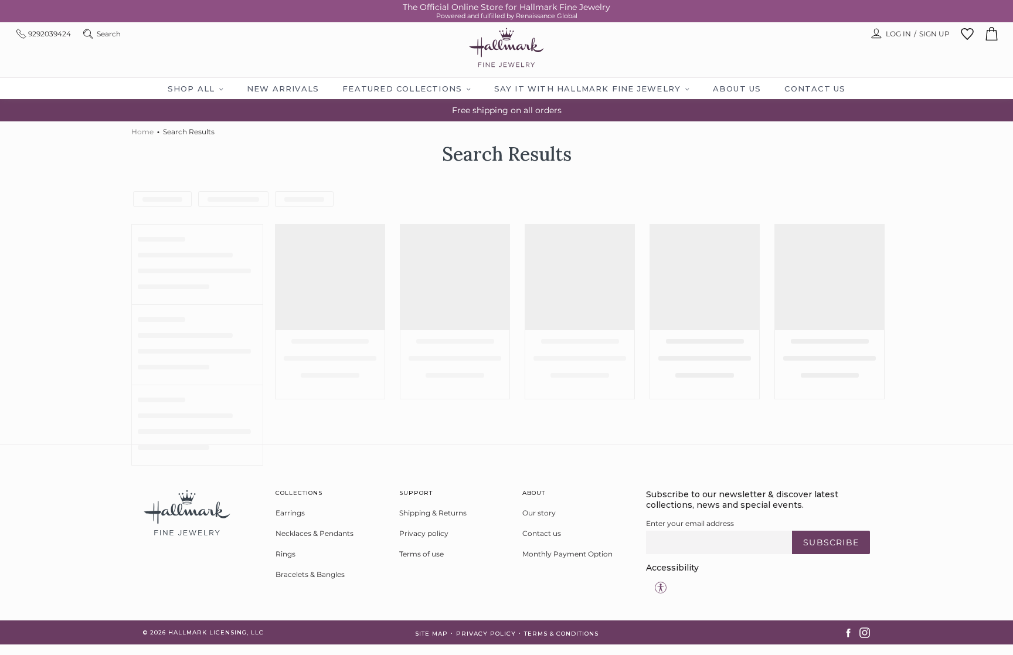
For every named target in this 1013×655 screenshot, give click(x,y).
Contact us (541, 533)
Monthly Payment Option (567, 553)
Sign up (934, 34)
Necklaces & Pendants (314, 533)
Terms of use (421, 553)
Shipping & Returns (433, 512)
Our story (539, 512)
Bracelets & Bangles (310, 574)
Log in (898, 34)
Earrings (290, 512)
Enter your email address (690, 523)
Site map (431, 633)
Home (142, 131)
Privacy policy (423, 533)
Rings (285, 553)
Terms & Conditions (561, 633)
